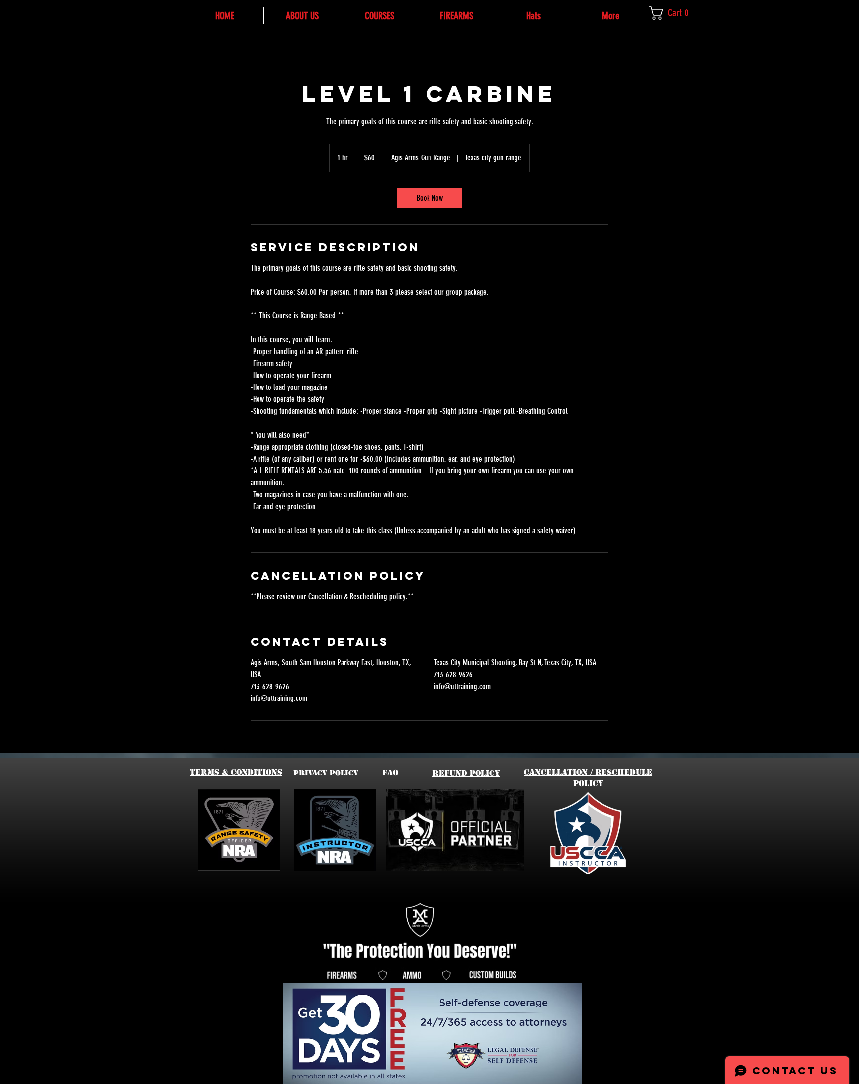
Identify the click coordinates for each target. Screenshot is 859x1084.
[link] (675, 13)
